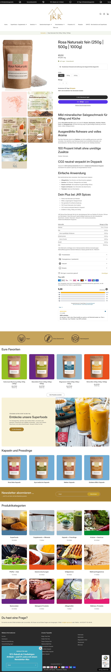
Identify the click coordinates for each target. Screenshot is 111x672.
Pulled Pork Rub (45, 639)
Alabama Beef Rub (46, 644)
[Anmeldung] (104, 13)
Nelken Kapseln (45, 654)
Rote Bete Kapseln (46, 649)
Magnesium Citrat (82, 639)
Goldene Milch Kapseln (47, 651)
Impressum (4, 639)
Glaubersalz (81, 642)
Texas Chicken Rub (46, 641)
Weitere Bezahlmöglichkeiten (83, 105)
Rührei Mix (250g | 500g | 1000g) (97, 382)
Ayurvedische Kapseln (47, 646)
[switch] (105, 666)
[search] (100, 13)
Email (60, 494)
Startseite (43, 33)
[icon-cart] (107, 13)
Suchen (4, 636)
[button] (83, 97)
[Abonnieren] (35, 665)
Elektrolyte (80, 637)
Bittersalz (80, 644)
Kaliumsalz (80, 634)
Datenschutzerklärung (7, 641)
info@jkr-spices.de (67, 622)
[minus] (59, 83)
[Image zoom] (27, 65)
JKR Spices (52, 669)
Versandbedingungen (7, 644)
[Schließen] (40, 648)
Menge (60, 80)
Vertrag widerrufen (104, 669)
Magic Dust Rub (45, 636)
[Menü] (108, 656)
